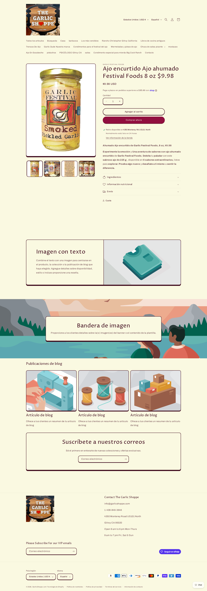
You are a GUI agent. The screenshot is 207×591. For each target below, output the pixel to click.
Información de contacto (133, 587)
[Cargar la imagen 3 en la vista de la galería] (69, 169)
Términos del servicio (113, 587)
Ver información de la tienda (119, 138)
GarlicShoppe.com (39, 587)
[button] (153, 47)
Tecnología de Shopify (55, 587)
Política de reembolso (75, 587)
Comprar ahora (134, 120)
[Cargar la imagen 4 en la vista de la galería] (87, 169)
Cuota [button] (108, 201)
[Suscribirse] (125, 459)
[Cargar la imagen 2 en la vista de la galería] (52, 169)
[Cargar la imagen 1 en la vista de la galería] (35, 169)
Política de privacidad (94, 587)
